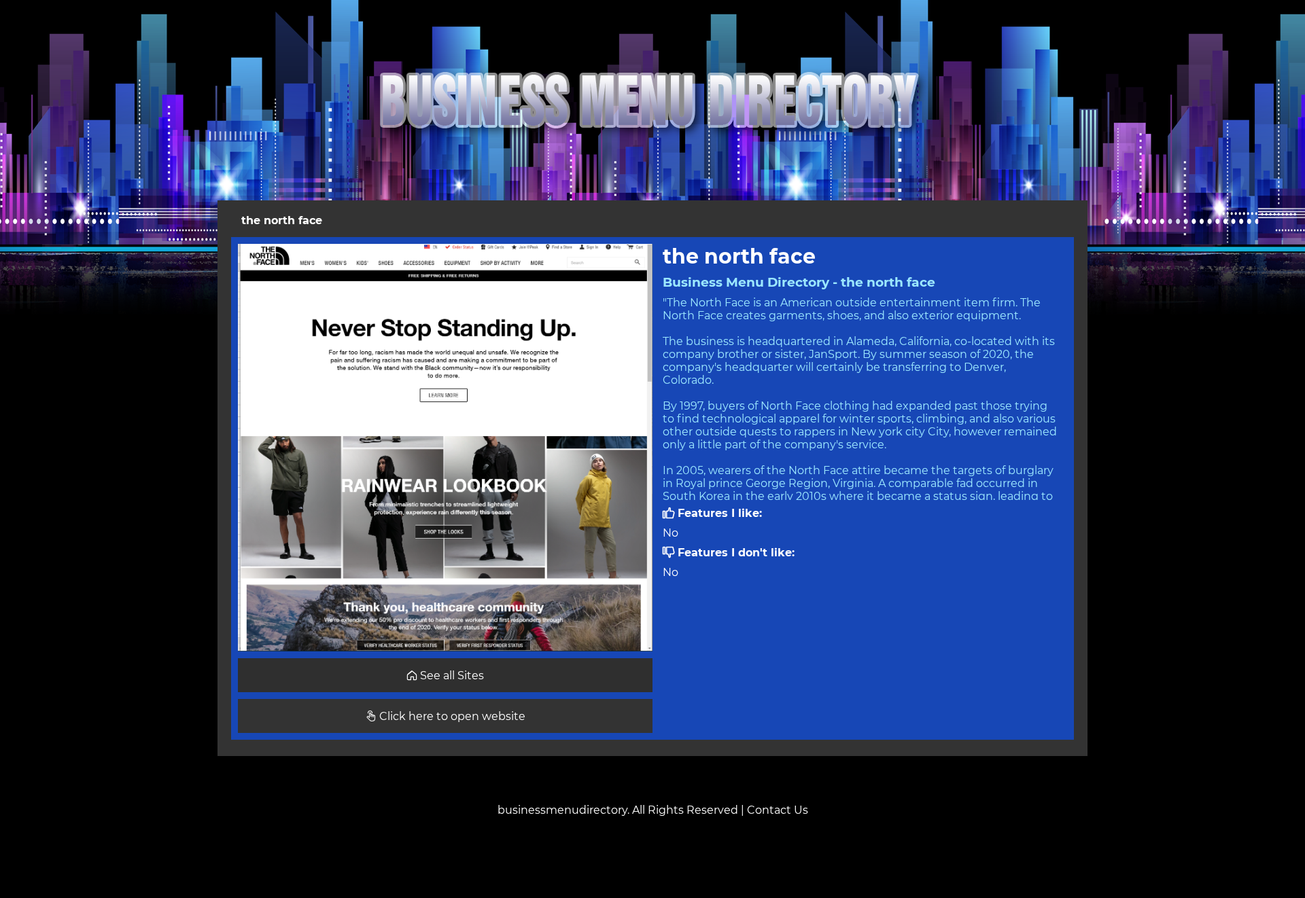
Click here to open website (451, 716)
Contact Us (777, 810)
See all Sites (450, 675)
